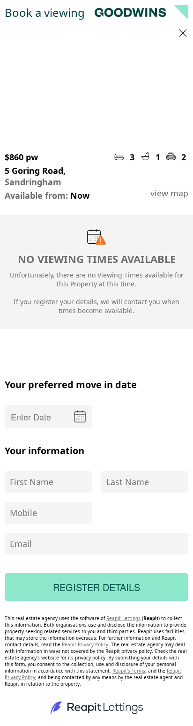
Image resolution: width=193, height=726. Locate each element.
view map (169, 193)
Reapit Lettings (123, 618)
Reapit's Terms (128, 670)
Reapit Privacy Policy (85, 644)
